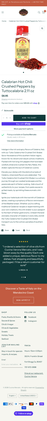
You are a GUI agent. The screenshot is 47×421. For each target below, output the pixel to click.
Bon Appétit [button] (23, 300)
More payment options (23, 129)
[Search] (39, 12)
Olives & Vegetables (10, 328)
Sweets (5, 331)
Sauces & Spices (8, 320)
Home (4, 21)
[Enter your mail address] (20, 364)
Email (4, 360)
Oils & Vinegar (7, 324)
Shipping (4, 99)
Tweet (17, 230)
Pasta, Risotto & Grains (11, 317)
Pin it (28, 230)
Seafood (5, 339)
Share (7, 230)
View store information (15, 141)
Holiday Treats (7, 335)
